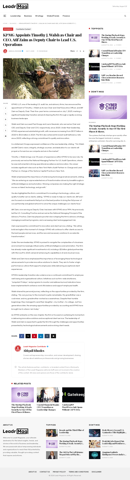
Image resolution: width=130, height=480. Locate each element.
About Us (33, 472)
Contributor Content (23, 29)
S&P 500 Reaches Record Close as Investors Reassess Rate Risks (112, 77)
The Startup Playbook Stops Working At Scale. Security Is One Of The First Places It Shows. (21, 408)
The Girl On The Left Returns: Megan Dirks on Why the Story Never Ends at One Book (71, 453)
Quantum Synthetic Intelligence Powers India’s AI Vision (114, 453)
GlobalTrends (53, 16)
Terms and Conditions (79, 472)
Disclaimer (96, 472)
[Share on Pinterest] (84, 51)
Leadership (15, 16)
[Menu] (5, 15)
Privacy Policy (59, 472)
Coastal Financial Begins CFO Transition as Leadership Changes (48, 407)
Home (5, 23)
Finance (66, 16)
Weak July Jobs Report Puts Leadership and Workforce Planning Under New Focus (113, 442)
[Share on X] (80, 51)
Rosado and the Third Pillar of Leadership (71, 431)
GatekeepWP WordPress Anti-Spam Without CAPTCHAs (72, 407)
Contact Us (45, 472)
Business (28, 16)
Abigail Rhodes (15, 51)
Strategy (39, 16)
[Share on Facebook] (77, 51)
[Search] (125, 16)
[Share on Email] (5, 136)
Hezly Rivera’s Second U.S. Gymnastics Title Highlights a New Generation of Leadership (114, 431)
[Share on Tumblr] (5, 130)
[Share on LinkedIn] (5, 125)
